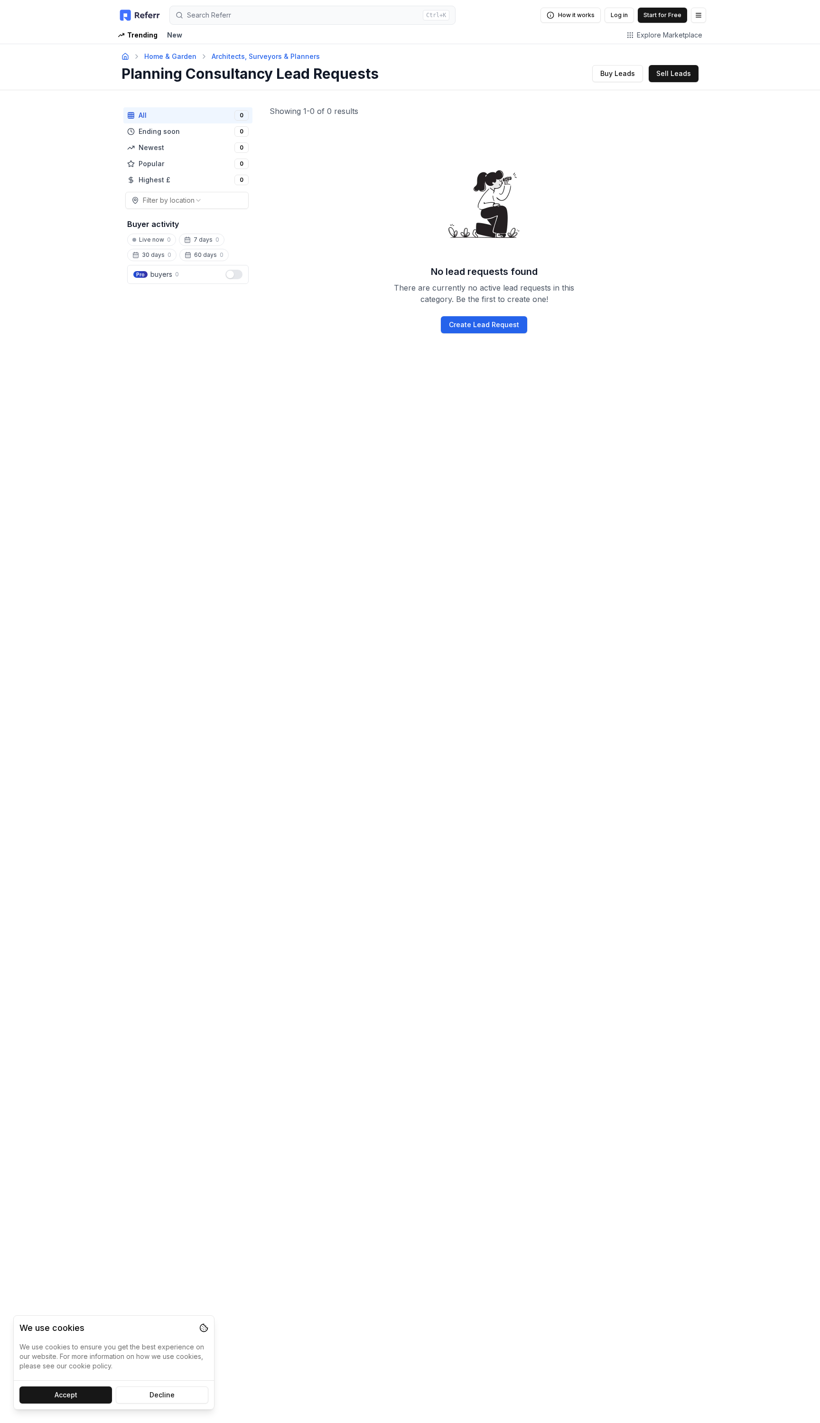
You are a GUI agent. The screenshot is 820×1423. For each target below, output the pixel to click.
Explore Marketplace (669, 35)
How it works (576, 15)
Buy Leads (617, 73)
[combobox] (187, 200)
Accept (66, 1395)
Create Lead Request (484, 324)
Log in (619, 15)
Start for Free (662, 15)
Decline (162, 1395)
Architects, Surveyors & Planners (266, 56)
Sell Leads (673, 73)
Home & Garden (170, 56)
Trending (142, 35)
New (174, 35)
